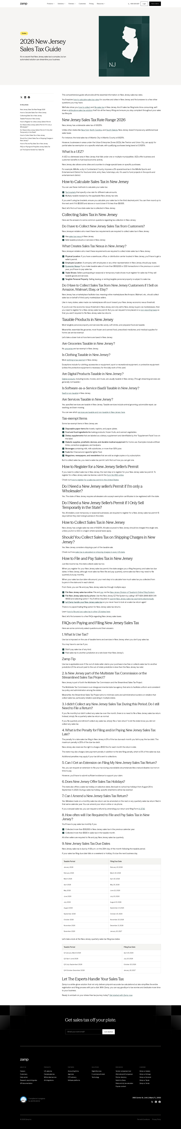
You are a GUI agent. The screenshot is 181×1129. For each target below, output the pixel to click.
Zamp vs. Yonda (144, 1083)
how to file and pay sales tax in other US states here (88, 611)
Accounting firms (73, 1071)
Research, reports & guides (28, 1080)
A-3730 (142, 809)
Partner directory (121, 1077)
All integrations (49, 1080)
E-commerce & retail (98, 1074)
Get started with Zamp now (120, 995)
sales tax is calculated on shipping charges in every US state (100, 552)
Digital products (68, 379)
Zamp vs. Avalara (145, 1071)
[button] (50, 4)
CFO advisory (72, 1077)
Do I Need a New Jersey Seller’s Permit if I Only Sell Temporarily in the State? (36, 131)
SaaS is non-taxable (70, 393)
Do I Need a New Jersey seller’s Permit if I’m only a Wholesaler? (36, 126)
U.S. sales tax (48, 1071)
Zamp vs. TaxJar (144, 1080)
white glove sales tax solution (81, 110)
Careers (22, 1071)
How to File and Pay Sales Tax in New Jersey (34, 144)
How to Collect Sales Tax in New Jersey (32, 135)
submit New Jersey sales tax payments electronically (132, 599)
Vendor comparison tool (123, 1071)
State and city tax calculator (124, 1083)
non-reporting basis (149, 310)
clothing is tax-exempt (76, 360)
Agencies (71, 1074)
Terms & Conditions (143, 1119)
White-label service (50, 1077)
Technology (95, 1077)
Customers (82, 4)
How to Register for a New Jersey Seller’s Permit (35, 122)
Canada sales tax (49, 1074)
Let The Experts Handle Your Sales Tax (32, 150)
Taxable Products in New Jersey (30, 119)
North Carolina (96, 130)
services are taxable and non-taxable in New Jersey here (101, 412)
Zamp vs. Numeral (145, 1077)
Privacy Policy (156, 1119)
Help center (24, 1077)
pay (101, 592)
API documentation (26, 1083)
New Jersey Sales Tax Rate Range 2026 (32, 109)
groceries (69, 348)
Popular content (121, 1086)
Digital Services (96, 1071)
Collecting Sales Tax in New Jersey (31, 116)
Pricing (91, 4)
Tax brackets (70, 192)
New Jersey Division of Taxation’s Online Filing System (132, 592)
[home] (23, 3)
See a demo (155, 4)
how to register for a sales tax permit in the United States (95, 480)
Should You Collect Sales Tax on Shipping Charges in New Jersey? (36, 139)
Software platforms (74, 1080)
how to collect (84, 107)
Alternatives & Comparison (124, 1074)
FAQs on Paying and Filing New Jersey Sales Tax (35, 147)
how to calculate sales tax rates (86, 99)
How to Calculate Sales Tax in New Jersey (33, 113)
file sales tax (99, 107)
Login (144, 4)
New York (85, 130)
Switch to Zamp (121, 1080)
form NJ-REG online (115, 475)
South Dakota (112, 130)
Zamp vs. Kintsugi (145, 1074)
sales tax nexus (75, 236)
